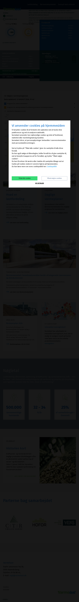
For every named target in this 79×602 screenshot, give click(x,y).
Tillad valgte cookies (54, 178)
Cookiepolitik (52, 166)
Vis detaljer (39, 183)
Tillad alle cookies (25, 178)
